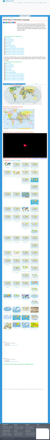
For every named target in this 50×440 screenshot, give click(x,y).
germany (31, 2)
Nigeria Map (31, 426)
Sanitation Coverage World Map (7, 298)
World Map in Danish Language (25, 183)
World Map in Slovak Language (34, 264)
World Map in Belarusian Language (26, 168)
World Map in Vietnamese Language (17, 287)
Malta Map (27, 427)
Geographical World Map (35, 305)
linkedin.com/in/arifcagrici (14, 345)
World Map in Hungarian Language (35, 213)
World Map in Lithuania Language (16, 242)
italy (35, 2)
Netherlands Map (27, 430)
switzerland (41, 2)
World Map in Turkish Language (34, 279)
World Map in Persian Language (16, 256)
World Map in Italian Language (9, 395)
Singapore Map (5, 427)
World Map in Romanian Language (7, 264)
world (15, 2)
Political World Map (34, 292)
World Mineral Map (25, 328)
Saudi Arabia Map (17, 427)
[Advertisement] (25, 9)
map (10, 17)
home (8, 17)
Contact (38, 424)
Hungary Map (32, 427)
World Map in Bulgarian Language (34, 168)
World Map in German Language (34, 205)
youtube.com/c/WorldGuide (40, 158)
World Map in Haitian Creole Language (16, 213)
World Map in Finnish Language (9, 410)
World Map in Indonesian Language (17, 221)
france (28, 2)
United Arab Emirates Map (6, 430)
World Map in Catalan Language (8, 176)
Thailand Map (27, 424)
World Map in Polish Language (25, 256)
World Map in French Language (9, 409)
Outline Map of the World (17, 313)
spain (37, 2)
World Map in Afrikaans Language (7, 167)
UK (22, 2)
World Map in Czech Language (34, 176)
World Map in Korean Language (34, 228)
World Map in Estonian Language (35, 190)
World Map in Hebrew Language (9, 402)
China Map (27, 426)
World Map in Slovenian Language (16, 272)
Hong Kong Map (21, 426)
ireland (45, 2)
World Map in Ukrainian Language (7, 287)
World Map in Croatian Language (25, 176)
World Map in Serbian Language (25, 264)
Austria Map (15, 424)
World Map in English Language (34, 183)
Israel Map (16, 426)
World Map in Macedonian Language (25, 242)
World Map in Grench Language (25, 198)
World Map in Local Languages (9, 394)
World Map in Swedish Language (25, 279)
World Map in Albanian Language (17, 168)
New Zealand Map (5, 424)
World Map (6, 85)
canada (25, 2)
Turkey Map (15, 430)
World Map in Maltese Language (34, 249)
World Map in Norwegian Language (8, 256)
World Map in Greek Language (9, 405)
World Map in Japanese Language (25, 228)
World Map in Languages (35, 234)
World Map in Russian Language (16, 264)
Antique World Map (34, 313)
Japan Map (22, 427)
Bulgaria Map (10, 427)
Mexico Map (10, 426)
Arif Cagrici (7, 342)
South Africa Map (5, 426)
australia (19, 2)
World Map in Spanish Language (25, 271)
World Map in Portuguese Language (34, 256)
